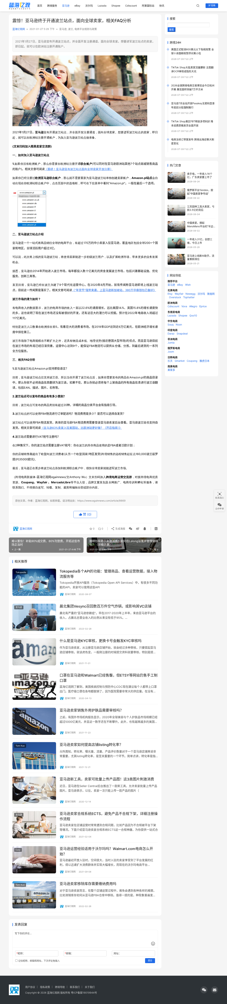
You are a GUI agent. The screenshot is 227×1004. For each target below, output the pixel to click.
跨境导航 (60, 986)
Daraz (171, 333)
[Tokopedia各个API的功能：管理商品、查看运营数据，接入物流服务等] (34, 582)
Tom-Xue (20, 711)
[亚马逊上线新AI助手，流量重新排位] (176, 259)
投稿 (213, 5)
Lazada (102, 5)
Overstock (175, 297)
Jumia (171, 342)
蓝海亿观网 (18, 28)
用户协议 (30, 986)
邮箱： (69, 953)
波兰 (70, 28)
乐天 (170, 360)
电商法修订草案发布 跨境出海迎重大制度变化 (192, 141)
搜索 (172, 18)
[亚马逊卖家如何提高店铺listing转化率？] (34, 755)
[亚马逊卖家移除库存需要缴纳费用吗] (34, 894)
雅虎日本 (204, 360)
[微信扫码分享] (130, 528)
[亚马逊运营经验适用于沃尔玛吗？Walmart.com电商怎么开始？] (34, 859)
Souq (171, 324)
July (18, 641)
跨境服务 (52, 5)
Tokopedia (21, 572)
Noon (179, 324)
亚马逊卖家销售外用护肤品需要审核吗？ (91, 710)
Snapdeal (182, 333)
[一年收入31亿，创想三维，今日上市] (176, 243)
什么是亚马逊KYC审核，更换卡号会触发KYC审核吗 (101, 641)
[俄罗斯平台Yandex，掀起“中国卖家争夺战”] (176, 193)
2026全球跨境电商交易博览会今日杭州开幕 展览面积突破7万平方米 (192, 87)
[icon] (203, 989)
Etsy (18, 676)
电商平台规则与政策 (85, 28)
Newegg (190, 293)
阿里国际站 (148, 5)
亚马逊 (66, 5)
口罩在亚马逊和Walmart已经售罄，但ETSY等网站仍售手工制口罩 (108, 678)
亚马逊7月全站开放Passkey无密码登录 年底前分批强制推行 (193, 105)
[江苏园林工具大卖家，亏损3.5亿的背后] (176, 210)
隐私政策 (45, 986)
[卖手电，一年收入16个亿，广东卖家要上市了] (176, 177)
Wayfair (179, 293)
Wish (188, 284)
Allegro (193, 306)
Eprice (203, 306)
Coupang (192, 360)
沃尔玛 (89, 5)
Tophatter (189, 297)
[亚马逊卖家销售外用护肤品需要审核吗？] (34, 721)
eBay (77, 5)
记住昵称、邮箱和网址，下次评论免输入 (39, 960)
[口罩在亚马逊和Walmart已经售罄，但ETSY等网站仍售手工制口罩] (34, 686)
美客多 (171, 369)
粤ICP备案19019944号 (84, 992)
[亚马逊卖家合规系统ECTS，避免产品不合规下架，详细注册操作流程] (34, 824)
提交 (150, 960)
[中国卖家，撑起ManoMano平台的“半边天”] (176, 226)
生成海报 (120, 528)
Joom (171, 351)
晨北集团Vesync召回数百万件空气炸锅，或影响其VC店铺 (105, 606)
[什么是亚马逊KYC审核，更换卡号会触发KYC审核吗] (34, 651)
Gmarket (180, 360)
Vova (184, 306)
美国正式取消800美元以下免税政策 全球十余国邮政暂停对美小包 (192, 51)
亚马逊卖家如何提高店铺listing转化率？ (91, 745)
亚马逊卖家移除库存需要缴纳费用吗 (88, 884)
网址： (117, 953)
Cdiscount (131, 5)
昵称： (20, 953)
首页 (39, 5)
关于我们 (90, 986)
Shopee (115, 5)
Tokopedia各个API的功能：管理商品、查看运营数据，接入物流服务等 (108, 574)
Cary (18, 849)
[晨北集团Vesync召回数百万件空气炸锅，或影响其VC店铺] (34, 617)
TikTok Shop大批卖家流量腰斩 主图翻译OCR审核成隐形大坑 (192, 69)
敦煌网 (211, 293)
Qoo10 (193, 315)
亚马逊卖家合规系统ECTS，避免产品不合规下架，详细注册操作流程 (109, 816)
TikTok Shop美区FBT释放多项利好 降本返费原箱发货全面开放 (192, 123)
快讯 (161, 5)
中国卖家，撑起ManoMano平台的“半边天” (200, 226)
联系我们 (75, 986)
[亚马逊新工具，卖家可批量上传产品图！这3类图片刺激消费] (34, 790)
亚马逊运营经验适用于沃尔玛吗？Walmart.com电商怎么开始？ (106, 851)
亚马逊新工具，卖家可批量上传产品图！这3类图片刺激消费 (107, 779)
